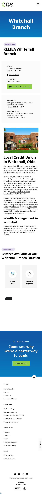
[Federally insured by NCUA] (17, 489)
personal (34, 205)
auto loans (15, 207)
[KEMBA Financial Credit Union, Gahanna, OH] (7, 4)
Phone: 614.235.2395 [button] (11, 422)
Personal (7, 432)
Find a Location (9, 389)
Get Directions (14, 75)
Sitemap (21, 482)
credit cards (10, 209)
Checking (7, 435)
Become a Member (10, 399)
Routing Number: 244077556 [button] (14, 415)
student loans (32, 207)
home (6, 207)
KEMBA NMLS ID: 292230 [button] (13, 419)
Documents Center (10, 412)
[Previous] (7, 299)
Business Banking (19, 445)
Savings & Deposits (29, 282)
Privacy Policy (8, 455)
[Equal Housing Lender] (24, 489)
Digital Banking (9, 409)
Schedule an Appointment (21, 87)
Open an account (22, 363)
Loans (6, 439)
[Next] (11, 299)
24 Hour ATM (12, 282)
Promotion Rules (9, 459)
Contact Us (7, 396)
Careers (6, 392)
